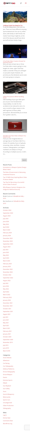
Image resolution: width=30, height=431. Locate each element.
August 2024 (6, 216)
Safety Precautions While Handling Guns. (13, 97)
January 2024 (7, 235)
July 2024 (5, 218)
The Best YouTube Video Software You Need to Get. (14, 136)
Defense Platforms (8, 369)
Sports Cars (6, 400)
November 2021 (8, 306)
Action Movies (7, 358)
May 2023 (6, 255)
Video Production (8, 405)
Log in (5, 415)
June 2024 (6, 221)
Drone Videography (9, 372)
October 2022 (7, 275)
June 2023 (6, 252)
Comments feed (8, 421)
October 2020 (7, 337)
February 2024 (7, 233)
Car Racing (6, 363)
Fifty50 (5, 383)
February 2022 (7, 297)
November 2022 (8, 272)
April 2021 (6, 325)
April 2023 (6, 258)
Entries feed (6, 418)
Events (5, 377)
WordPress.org (7, 423)
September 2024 (8, 213)
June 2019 (6, 348)
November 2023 (8, 241)
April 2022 (6, 292)
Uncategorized (7, 403)
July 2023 (5, 249)
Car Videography (8, 366)
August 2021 (6, 314)
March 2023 (6, 261)
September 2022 (8, 278)
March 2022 (6, 294)
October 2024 (7, 210)
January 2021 (7, 334)
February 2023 (7, 264)
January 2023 (7, 266)
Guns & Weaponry (8, 394)
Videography (7, 408)
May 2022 (6, 289)
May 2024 (6, 224)
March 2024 (6, 230)
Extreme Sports (7, 380)
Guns (4, 391)
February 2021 (7, 331)
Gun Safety (6, 388)
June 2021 (6, 320)
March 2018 (6, 351)
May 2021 (6, 323)
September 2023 (8, 244)
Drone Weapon (7, 374)
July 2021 (5, 317)
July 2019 (5, 345)
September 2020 (8, 339)
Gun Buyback (7, 386)
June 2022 (6, 286)
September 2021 (8, 311)
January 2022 (7, 300)
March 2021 (6, 328)
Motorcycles (6, 397)
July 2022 (5, 283)
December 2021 (8, 303)
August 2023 (6, 247)
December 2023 (8, 238)
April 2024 (6, 227)
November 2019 (8, 342)
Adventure (6, 360)
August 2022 (6, 280)
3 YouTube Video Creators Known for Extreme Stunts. (14, 61)
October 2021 (7, 309)
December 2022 (8, 269)
